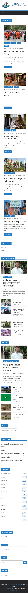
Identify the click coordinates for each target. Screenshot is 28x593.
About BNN (4, 247)
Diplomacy (7, 42)
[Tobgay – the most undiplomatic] (15, 121)
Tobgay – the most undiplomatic (12, 137)
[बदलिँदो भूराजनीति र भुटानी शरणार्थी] (6, 333)
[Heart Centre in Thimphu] (6, 389)
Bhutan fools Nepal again (15, 221)
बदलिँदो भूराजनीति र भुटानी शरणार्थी (18, 331)
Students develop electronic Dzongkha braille (18, 397)
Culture (3, 477)
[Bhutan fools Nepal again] (15, 207)
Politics (19, 42)
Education (5, 361)
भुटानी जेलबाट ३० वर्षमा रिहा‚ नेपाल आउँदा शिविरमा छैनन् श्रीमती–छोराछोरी (12, 283)
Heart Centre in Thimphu (17, 388)
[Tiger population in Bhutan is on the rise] (6, 408)
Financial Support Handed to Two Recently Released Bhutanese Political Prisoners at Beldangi (12, 444)
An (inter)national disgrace (11, 93)
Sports (3, 512)
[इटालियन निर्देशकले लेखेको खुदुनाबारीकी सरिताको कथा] (6, 324)
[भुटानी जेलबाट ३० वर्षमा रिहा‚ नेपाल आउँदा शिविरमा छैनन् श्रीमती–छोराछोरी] (14, 267)
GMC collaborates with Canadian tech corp (12, 453)
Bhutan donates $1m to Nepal (14, 52)
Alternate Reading (9, 86)
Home (2, 250)
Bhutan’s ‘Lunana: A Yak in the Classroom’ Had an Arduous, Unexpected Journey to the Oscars (19, 312)
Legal (2, 495)
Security (3, 509)
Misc (2, 498)
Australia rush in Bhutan (19, 415)
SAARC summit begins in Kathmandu (15, 179)
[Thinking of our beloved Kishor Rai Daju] (6, 303)
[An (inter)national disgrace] (15, 79)
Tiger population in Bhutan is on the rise (18, 406)
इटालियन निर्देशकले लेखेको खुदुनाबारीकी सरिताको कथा (18, 323)
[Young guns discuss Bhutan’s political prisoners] (14, 352)
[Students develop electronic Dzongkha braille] (6, 398)
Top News (7, 45)
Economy (13, 42)
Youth (17, 361)
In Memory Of (4, 491)
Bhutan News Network (18, 48)
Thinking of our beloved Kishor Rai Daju (19, 301)
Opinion (3, 502)
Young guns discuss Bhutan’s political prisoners (11, 367)
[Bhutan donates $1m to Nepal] (15, 33)
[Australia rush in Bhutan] (6, 416)
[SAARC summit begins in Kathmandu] (15, 165)
